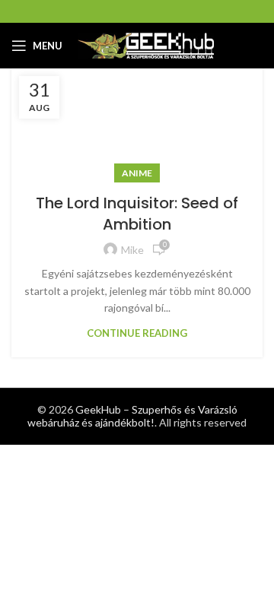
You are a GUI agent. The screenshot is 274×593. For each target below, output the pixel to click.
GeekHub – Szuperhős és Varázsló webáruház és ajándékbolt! (132, 416)
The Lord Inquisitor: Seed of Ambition (137, 213)
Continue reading (137, 333)
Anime (137, 173)
